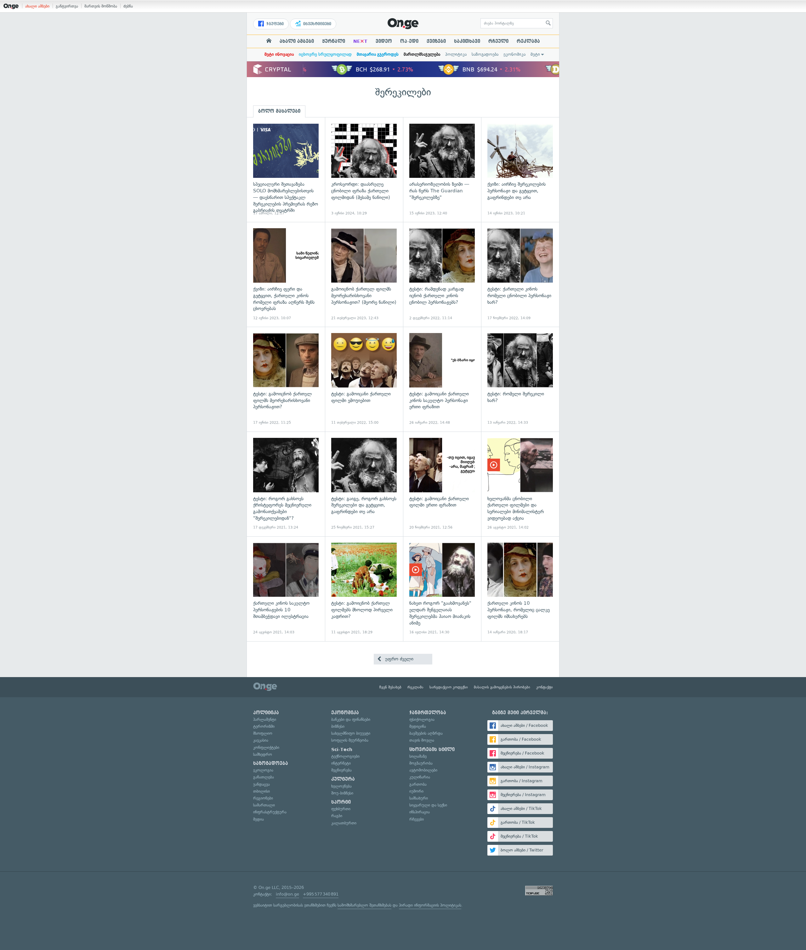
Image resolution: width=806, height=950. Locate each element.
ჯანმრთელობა (427, 712)
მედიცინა (417, 726)
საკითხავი (467, 41)
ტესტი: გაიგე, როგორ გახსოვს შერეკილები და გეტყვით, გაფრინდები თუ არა (364, 484)
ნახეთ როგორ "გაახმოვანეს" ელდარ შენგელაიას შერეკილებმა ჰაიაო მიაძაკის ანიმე (442, 588)
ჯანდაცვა (261, 784)
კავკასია (260, 740)
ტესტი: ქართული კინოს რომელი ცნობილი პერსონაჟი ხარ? (520, 274)
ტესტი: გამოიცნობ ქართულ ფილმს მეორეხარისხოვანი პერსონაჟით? (286, 379)
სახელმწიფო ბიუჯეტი (350, 733)
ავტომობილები (423, 770)
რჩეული (498, 41)
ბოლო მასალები (279, 111)
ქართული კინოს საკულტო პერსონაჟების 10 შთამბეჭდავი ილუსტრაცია (286, 588)
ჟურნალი (333, 41)
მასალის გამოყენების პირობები (502, 687)
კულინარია (419, 777)
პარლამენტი (264, 719)
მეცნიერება (341, 770)
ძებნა (128, 6)
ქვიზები (436, 41)
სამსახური (418, 798)
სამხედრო (262, 754)
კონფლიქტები (266, 747)
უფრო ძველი (398, 659)
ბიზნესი (337, 726)
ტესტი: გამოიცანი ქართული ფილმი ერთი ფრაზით (442, 484)
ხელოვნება (341, 786)
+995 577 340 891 (320, 894)
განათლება (263, 777)
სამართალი (264, 805)
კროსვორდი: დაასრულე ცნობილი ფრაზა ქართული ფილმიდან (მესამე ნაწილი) (364, 169)
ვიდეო (384, 41)
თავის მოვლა (421, 740)
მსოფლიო (262, 733)
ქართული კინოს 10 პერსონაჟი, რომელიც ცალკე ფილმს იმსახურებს (520, 588)
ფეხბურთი (340, 808)
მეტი (535, 54)
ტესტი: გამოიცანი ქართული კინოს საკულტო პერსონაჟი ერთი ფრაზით (442, 379)
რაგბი (336, 815)
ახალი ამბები (37, 6)
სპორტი (341, 802)
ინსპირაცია (419, 812)
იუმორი (416, 791)
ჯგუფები (274, 24)
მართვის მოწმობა (100, 6)
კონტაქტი (544, 687)
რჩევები (416, 819)
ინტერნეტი (341, 763)
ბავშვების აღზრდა (426, 733)
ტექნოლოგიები (345, 756)
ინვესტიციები (316, 24)
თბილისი (261, 791)
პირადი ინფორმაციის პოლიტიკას (430, 905)
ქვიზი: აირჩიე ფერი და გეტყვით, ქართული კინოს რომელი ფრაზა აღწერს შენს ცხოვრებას (286, 274)
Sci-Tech (341, 749)
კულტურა (343, 779)
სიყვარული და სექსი (428, 805)
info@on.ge (287, 894)
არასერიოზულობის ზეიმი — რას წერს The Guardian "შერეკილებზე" (442, 169)
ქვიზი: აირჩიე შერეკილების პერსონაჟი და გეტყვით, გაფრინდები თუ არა (520, 169)
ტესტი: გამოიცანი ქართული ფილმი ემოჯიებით (364, 379)
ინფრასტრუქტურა (270, 812)
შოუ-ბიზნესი (342, 793)
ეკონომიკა (514, 54)
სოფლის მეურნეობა (349, 740)
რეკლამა (528, 41)
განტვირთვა (67, 6)
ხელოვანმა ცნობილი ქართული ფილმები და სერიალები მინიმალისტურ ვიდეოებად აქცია (520, 484)
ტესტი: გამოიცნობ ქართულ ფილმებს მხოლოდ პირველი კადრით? (364, 588)
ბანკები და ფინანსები (350, 719)
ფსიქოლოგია (421, 719)
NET (360, 41)
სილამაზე (418, 756)
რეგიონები (263, 798)
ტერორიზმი (264, 726)
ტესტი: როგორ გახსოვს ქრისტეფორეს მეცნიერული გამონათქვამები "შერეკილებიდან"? (286, 484)
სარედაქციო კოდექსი (448, 687)
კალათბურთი (343, 823)
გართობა (418, 784)
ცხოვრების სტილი (432, 749)
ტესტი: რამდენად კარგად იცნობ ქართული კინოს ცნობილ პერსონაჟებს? (442, 274)
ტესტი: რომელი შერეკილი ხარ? (520, 379)
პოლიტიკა (456, 54)
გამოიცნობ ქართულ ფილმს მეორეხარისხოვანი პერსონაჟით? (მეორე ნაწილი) (364, 274)
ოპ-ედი (409, 41)
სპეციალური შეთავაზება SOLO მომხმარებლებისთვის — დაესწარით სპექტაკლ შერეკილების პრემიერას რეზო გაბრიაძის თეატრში (286, 169)
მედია (258, 819)
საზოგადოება (485, 54)
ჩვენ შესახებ (390, 687)
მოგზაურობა (421, 763)
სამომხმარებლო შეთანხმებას (364, 905)
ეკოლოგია (263, 770)
